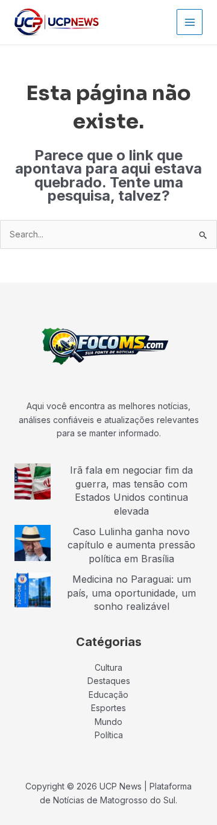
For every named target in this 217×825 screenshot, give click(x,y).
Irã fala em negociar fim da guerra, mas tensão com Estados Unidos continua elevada (131, 490)
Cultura (108, 667)
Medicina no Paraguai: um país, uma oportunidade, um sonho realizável (131, 592)
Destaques (108, 681)
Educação (108, 694)
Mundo (108, 722)
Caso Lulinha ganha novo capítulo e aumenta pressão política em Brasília (131, 545)
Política (109, 735)
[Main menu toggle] (190, 22)
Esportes (108, 708)
